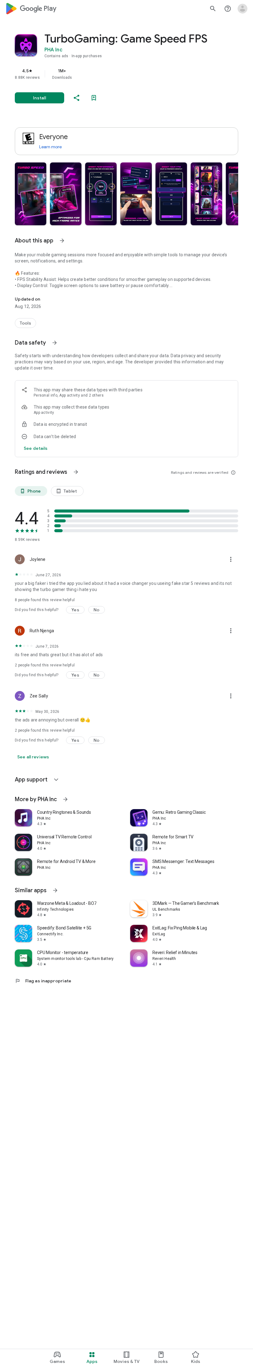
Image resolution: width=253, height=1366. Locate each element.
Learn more (50, 147)
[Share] (76, 97)
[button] (30, 193)
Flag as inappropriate (43, 981)
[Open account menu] (242, 8)
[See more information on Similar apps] (55, 890)
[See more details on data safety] (35, 448)
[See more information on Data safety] (54, 342)
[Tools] (25, 323)
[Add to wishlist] (93, 97)
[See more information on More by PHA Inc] (65, 799)
